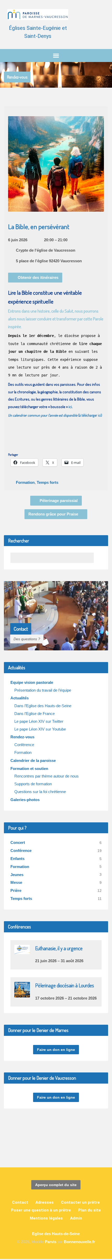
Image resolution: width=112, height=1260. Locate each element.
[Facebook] (51, 1148)
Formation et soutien (29, 768)
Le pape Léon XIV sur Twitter (38, 721)
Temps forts (47, 482)
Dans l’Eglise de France (34, 713)
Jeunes (16, 874)
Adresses (44, 1202)
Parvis (50, 1242)
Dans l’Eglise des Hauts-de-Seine (42, 706)
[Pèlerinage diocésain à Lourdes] (22, 994)
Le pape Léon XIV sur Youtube (40, 729)
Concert (17, 842)
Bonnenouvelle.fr (79, 1242)
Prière (15, 890)
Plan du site (89, 1210)
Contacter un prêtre (80, 1202)
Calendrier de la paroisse (33, 760)
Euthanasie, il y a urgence (59, 948)
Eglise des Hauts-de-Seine (56, 1233)
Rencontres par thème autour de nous (46, 776)
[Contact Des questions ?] (56, 646)
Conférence (24, 744)
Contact (20, 1202)
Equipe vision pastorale (31, 682)
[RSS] (42, 1148)
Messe (16, 882)
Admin (76, 1218)
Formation (25, 482)
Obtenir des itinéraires (37, 277)
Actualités (19, 698)
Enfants (17, 858)
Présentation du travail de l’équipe (42, 690)
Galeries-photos (25, 799)
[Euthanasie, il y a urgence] (22, 950)
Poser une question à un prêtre (41, 1210)
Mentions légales (46, 1218)
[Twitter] (69, 1148)
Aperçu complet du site (56, 1185)
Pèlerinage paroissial (58, 500)
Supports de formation (33, 784)
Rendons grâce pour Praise (53, 514)
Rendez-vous (17, 77)
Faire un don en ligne (56, 1050)
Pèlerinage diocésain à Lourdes (64, 985)
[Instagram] (60, 1148)
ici (70, 406)
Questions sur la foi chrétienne (40, 791)
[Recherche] (99, 557)
